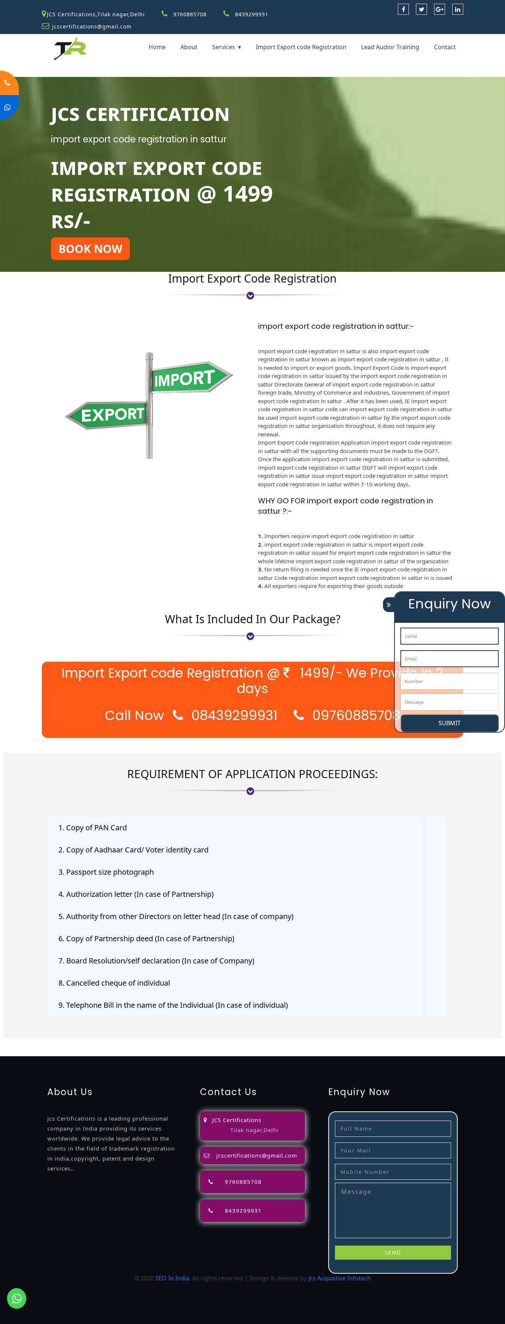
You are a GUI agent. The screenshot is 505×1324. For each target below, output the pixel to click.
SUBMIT (449, 723)
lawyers (233, 1043)
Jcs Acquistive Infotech (339, 1278)
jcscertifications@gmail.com (92, 26)
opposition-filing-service (159, 1043)
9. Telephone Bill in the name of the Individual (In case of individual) (173, 1005)
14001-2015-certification (153, 1052)
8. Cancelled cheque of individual (114, 983)
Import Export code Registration (301, 47)
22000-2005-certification (222, 1052)
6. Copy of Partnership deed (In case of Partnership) (146, 938)
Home (157, 47)
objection (208, 1043)
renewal (353, 1043)
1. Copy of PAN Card (92, 827)
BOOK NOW (90, 248)
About (188, 47)
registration (323, 1043)
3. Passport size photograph (106, 872)
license (410, 1043)
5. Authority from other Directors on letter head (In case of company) (176, 916)
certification (17, 1052)
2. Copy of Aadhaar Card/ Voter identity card (133, 850)
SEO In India (172, 1278)
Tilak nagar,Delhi (254, 1130)
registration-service (27, 1043)
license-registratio (446, 1043)
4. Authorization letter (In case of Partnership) (136, 894)
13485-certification (352, 1052)
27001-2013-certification (291, 1052)
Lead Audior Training (390, 47)
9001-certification (94, 1052)
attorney (273, 1043)
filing (252, 1043)
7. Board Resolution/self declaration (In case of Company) (156, 961)
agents (296, 1043)
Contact (445, 47)
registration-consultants (90, 1043)
